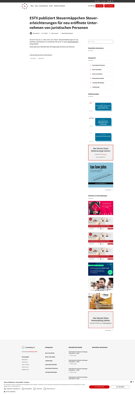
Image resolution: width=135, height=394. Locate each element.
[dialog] (67, 387)
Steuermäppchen (73, 42)
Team (36, 6)
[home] (25, 5)
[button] (45, 392)
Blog (32, 6)
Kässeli (100, 5)
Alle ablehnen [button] (120, 387)
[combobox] (131, 382)
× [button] (133, 381)
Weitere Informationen (26, 386)
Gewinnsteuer (33, 58)
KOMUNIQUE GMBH (32, 351)
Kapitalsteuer (41, 58)
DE (89, 6)
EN (94, 6)
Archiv (51, 6)
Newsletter (110, 5)
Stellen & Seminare (59, 6)
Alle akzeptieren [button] (99, 387)
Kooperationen (43, 6)
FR (91, 6)
